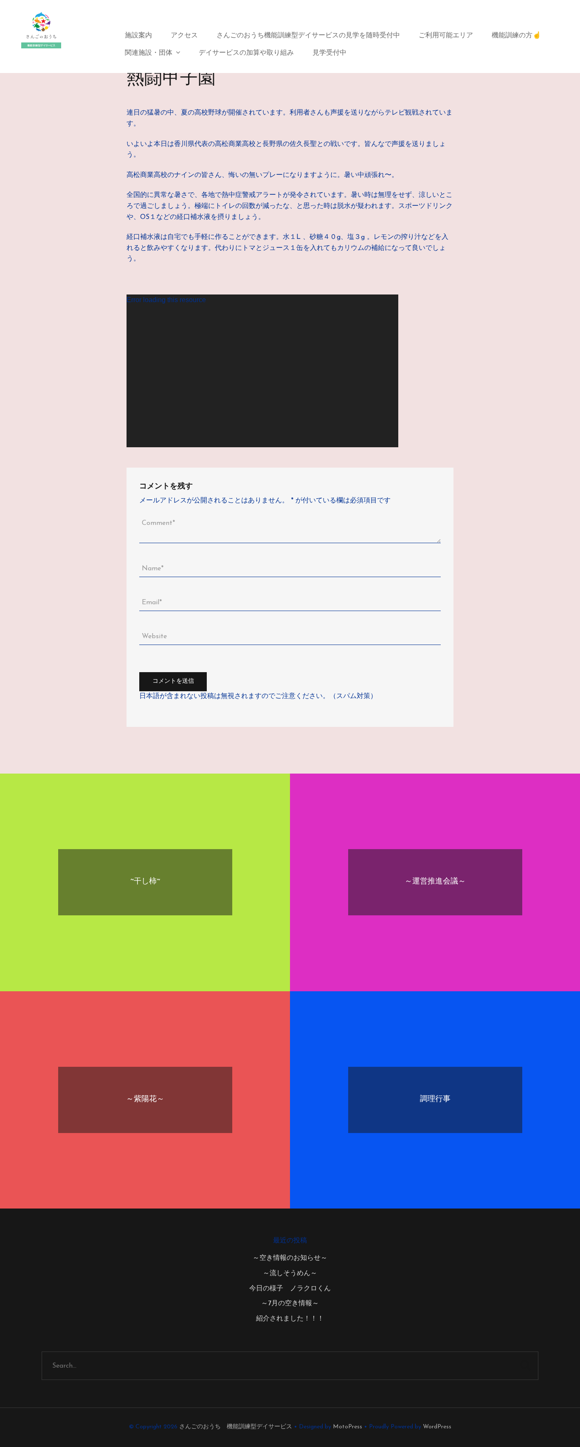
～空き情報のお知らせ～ (290, 1258)
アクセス (184, 35)
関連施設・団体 (148, 53)
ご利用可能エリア (446, 35)
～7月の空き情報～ (290, 1303)
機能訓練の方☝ (516, 35)
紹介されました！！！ (290, 1318)
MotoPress (347, 1427)
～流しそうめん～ (290, 1273)
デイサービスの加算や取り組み (246, 53)
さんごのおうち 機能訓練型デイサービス (235, 1427)
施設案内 (138, 35)
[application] (262, 370)
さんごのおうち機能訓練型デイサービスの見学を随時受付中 (308, 35)
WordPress (437, 1427)
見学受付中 (329, 53)
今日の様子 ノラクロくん (290, 1288)
